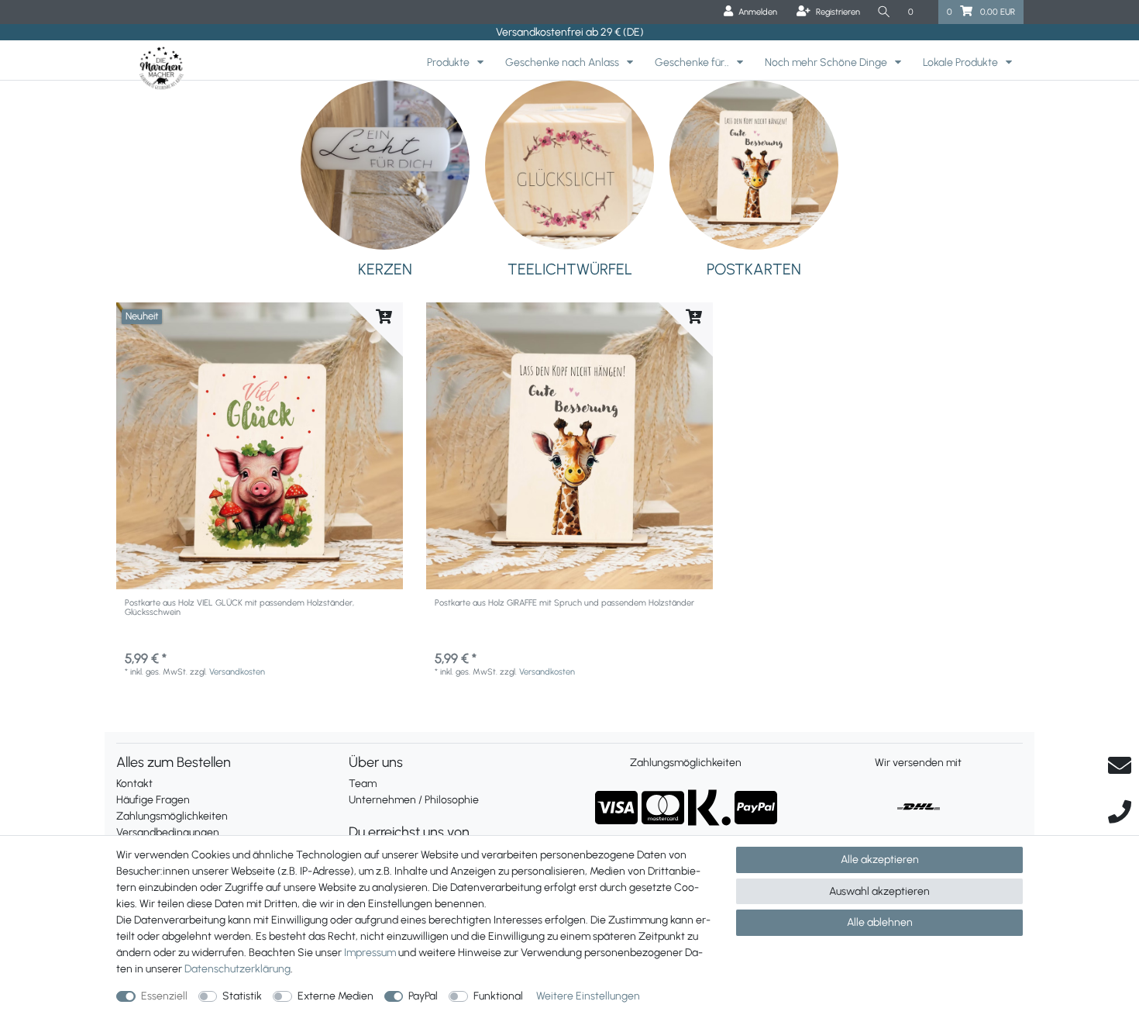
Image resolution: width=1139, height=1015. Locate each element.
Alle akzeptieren (880, 859)
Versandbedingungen (167, 832)
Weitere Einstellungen (588, 996)
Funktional (498, 996)
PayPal (423, 996)
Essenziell (164, 996)
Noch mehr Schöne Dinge (827, 62)
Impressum (370, 952)
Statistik (242, 996)
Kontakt (134, 783)
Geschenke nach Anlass (563, 62)
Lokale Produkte (961, 62)
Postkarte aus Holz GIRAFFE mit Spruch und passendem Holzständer (564, 603)
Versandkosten (237, 671)
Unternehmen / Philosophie (414, 799)
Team (363, 783)
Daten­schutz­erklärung (237, 968)
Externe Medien (335, 996)
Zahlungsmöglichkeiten (172, 816)
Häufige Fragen (153, 799)
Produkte (449, 62)
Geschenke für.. (693, 62)
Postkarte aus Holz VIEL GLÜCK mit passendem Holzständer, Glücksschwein (239, 607)
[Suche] (884, 12)
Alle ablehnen (880, 922)
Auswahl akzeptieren (879, 891)
